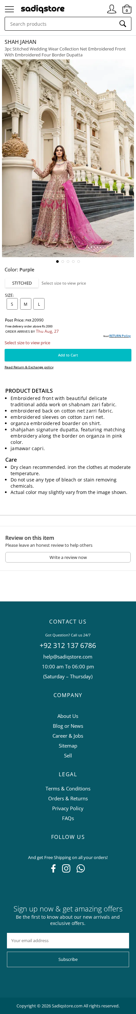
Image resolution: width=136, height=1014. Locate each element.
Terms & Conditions (68, 788)
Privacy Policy (68, 808)
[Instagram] (66, 870)
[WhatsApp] (81, 870)
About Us (67, 716)
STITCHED (22, 283)
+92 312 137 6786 (68, 645)
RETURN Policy (120, 336)
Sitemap (68, 745)
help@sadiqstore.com (67, 656)
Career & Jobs (67, 735)
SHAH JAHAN (20, 42)
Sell (68, 755)
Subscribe (68, 959)
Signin (111, 6)
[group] (68, 158)
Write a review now (68, 557)
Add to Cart (68, 355)
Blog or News (68, 725)
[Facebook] (53, 870)
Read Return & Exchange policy (29, 367)
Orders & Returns (68, 798)
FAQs (68, 818)
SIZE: (9, 295)
